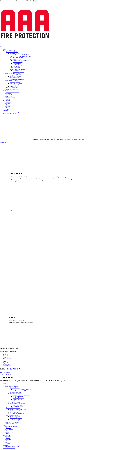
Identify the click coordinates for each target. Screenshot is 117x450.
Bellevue (8, 436)
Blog (4, 361)
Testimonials (6, 364)
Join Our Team (7, 358)
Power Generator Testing (16, 420)
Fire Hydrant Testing (18, 405)
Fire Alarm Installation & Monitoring (22, 389)
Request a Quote (10, 432)
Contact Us (6, 357)
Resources (5, 445)
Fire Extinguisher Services (16, 392)
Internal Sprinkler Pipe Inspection (21, 395)
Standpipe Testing (17, 399)
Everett (8, 438)
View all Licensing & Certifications (8, 351)
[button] (1, 46)
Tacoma (8, 443)
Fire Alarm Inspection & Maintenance (22, 390)
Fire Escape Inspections (15, 410)
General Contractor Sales (12, 422)
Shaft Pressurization (15, 412)
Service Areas (6, 356)
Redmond (8, 439)
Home (4, 383)
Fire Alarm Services (15, 388)
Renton (8, 440)
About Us (5, 354)
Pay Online (6, 363)
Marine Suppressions (15, 416)
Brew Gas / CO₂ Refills (12, 423)
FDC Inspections (17, 400)
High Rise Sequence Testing (17, 413)
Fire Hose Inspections (18, 406)
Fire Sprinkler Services (15, 393)
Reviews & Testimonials (12, 426)
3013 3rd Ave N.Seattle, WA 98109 (6, 373)
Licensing (8, 428)
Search (35, 0)
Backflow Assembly (18, 396)
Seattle (8, 442)
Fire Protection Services (9, 385)
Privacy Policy (7, 365)
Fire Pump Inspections (18, 398)
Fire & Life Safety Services (13, 408)
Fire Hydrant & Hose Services (17, 403)
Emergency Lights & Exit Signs (18, 409)
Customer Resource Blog (12, 446)
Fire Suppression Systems (12, 415)
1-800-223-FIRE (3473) (13, 369)
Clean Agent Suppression (16, 418)
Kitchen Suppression (15, 402)
